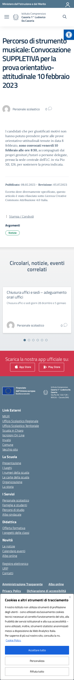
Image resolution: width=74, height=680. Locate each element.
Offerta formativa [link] (13, 528)
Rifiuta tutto (37, 671)
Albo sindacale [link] (11, 514)
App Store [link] (25, 367)
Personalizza (37, 661)
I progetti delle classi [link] (15, 532)
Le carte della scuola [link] (15, 477)
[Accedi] (68, 4)
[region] (37, 637)
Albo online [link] (9, 555)
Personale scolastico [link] (15, 500)
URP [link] (5, 568)
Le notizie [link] (8, 546)
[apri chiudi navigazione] (6, 17)
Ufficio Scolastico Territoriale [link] (20, 425)
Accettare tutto (37, 650)
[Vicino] (69, 597)
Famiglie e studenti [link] (14, 505)
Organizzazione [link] (12, 482)
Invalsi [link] (6, 440)
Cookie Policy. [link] (13, 640)
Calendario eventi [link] (13, 551)
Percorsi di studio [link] (13, 509)
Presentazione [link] (11, 463)
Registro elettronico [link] (15, 563)
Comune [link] (7, 444)
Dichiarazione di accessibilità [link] (46, 590)
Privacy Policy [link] (11, 590)
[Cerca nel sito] (65, 17)
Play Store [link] (54, 367)
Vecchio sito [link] (10, 449)
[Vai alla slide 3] (33, 340)
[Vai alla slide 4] (38, 340)
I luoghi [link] (7, 467)
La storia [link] (8, 486)
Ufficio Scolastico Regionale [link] (20, 421)
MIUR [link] (6, 416)
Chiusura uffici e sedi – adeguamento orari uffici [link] (37, 294)
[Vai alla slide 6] (46, 340)
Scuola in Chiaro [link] (12, 430)
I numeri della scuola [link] (15, 472)
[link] (69, 35)
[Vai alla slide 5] (42, 340)
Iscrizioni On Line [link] (13, 435)
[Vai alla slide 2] (29, 340)
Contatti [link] (7, 573)
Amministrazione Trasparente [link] (22, 584)
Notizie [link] (12, 233)
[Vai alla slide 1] (24, 340)
